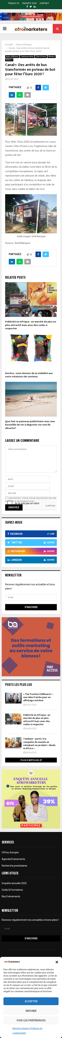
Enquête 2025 (29, 3)
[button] (57, 962)
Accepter (31, 1001)
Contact (44, 3)
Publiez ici (13, 3)
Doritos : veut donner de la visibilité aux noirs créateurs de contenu (29, 375)
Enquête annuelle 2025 (14, 883)
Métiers (9, 60)
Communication (27, 57)
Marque (51, 57)
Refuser (31, 1010)
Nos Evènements (11, 896)
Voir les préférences (31, 1020)
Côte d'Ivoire (41, 57)
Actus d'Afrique (12, 57)
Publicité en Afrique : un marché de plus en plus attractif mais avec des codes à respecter (30, 325)
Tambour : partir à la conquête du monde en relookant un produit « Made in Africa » (39, 743)
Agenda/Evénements (14, 859)
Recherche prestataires (14, 865)
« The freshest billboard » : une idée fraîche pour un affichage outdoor (38, 697)
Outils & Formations (12, 889)
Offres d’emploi (10, 852)
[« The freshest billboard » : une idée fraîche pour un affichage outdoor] (13, 698)
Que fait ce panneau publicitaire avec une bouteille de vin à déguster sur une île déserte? (30, 424)
